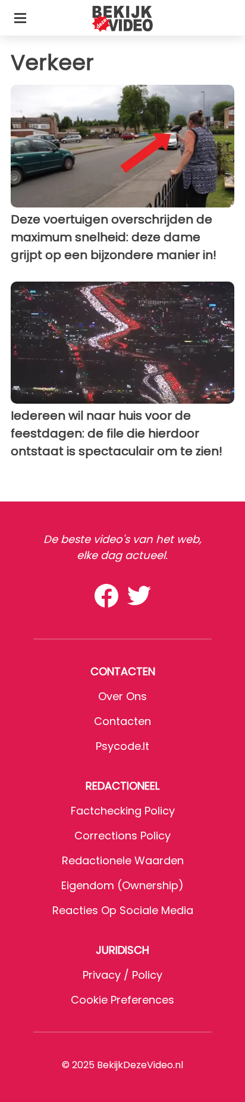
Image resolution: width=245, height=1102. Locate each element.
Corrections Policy (122, 835)
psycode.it (122, 746)
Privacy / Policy (122, 974)
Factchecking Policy (123, 810)
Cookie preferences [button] (122, 999)
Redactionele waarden (123, 860)
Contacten (122, 721)
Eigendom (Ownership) (122, 885)
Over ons (122, 696)
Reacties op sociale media (122, 910)
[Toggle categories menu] (20, 18)
